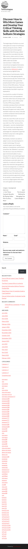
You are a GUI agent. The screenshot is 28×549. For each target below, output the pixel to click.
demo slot (5, 454)
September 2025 (6, 338)
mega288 (4, 439)
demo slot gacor (6, 450)
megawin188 (5, 457)
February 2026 (6, 324)
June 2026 (5, 316)
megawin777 (5, 418)
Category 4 (5, 372)
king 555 (4, 504)
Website (5, 242)
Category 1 (5, 364)
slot (3, 381)
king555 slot (5, 510)
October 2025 (6, 335)
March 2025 (5, 355)
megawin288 (5, 409)
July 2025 (4, 344)
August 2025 (5, 341)
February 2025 (6, 358)
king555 (4, 497)
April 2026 (5, 318)
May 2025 (5, 349)
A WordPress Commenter (12, 304)
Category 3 (5, 370)
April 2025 (5, 352)
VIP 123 (4, 532)
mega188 (4, 489)
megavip (4, 480)
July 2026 (4, 313)
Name (5, 235)
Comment (6, 214)
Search (4, 268)
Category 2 (5, 367)
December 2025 (6, 330)
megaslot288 (5, 399)
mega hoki (5, 467)
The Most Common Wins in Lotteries (12, 283)
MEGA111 (15, 69)
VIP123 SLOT (5, 517)
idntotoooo (16, 37)
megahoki (4, 459)
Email (16, 235)
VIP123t (4, 538)
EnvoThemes (17, 546)
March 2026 (5, 321)
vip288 (4, 484)
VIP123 (4, 536)
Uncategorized (12, 188)
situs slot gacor (6, 392)
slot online (5, 384)
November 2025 (6, 332)
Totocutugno (7, 9)
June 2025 (5, 347)
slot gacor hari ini (7, 394)
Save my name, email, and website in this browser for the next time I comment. (13, 252)
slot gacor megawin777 (8, 396)
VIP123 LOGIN (6, 525)
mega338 (4, 429)
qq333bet (5, 474)
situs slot (4, 463)
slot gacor (5, 379)
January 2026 (6, 327)
